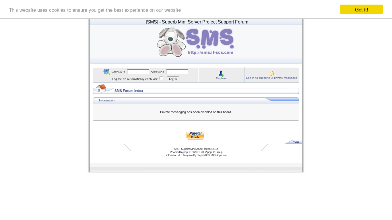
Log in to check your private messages (271, 77)
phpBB (187, 152)
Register (221, 78)
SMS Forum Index (129, 91)
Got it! (361, 9)
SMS (176, 148)
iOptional (221, 155)
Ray (199, 155)
